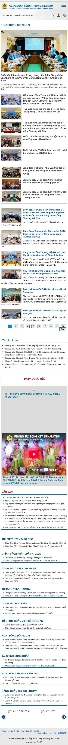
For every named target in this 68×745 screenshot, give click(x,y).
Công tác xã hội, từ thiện (19, 568)
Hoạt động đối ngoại (16, 635)
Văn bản (7, 491)
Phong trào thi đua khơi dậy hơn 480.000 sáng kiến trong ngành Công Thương (35, 593)
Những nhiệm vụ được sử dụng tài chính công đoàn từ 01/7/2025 (30, 666)
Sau (62, 329)
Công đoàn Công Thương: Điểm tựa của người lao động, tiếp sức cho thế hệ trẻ (35, 543)
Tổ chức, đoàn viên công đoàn (22, 621)
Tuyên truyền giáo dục (17, 539)
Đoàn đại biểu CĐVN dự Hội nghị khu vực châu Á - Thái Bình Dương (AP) (33, 349)
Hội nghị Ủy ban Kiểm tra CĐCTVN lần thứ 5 (22, 683)
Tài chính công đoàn (15, 656)
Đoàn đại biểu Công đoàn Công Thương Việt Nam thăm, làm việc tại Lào (32, 346)
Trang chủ (5, 731)
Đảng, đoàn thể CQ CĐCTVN (19, 691)
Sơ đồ (13, 731)
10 (63, 326)
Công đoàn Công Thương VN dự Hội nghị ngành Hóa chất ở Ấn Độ (30, 361)
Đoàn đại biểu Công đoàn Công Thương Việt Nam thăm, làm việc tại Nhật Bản (34, 358)
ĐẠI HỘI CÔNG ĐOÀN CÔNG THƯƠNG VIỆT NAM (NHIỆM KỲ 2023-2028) (32, 395)
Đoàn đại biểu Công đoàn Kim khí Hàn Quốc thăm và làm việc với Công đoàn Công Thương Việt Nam (44, 195)
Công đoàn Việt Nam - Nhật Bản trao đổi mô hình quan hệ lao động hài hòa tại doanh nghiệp (44, 171)
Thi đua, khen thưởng (16, 588)
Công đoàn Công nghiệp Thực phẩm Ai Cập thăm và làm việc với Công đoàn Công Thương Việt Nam (44, 234)
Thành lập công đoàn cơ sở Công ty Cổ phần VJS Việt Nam (28, 628)
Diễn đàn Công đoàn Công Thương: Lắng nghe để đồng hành (28, 558)
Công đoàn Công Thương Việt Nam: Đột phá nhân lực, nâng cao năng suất (33, 546)
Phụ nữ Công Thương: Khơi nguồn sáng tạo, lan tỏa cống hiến (29, 613)
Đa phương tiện (34, 378)
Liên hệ (36, 731)
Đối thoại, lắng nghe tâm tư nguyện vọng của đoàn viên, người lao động (32, 561)
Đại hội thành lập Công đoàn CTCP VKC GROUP (24, 625)
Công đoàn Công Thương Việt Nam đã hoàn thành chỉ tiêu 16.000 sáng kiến (34, 596)
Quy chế (29, 731)
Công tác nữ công (14, 603)
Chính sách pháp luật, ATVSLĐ (21, 553)
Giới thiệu (20, 731)
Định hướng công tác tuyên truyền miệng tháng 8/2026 (26, 497)
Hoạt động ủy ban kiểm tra (20, 673)
